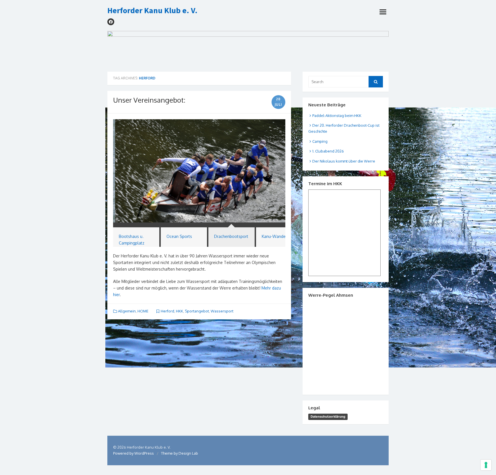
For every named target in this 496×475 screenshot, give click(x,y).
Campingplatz (131, 243)
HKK (179, 311)
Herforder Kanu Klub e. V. (152, 10)
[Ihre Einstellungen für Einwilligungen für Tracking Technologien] (485, 465)
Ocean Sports (179, 236)
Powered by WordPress (133, 453)
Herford (167, 311)
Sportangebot (197, 311)
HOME (142, 311)
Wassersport (222, 311)
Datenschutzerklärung (328, 417)
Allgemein (127, 311)
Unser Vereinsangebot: (149, 99)
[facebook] (110, 21)
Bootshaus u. (131, 236)
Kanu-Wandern (275, 236)
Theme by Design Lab (179, 453)
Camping (320, 141)
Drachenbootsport (231, 236)
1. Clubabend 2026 (328, 151)
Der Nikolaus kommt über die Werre (343, 161)
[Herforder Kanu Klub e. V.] (248, 48)
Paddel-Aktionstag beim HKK (336, 115)
